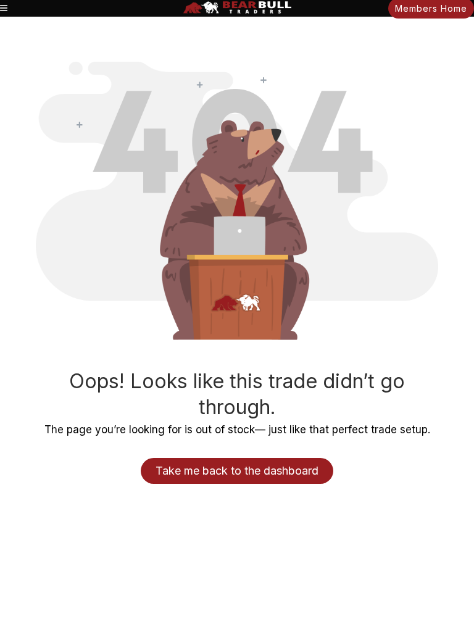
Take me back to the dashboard (237, 470)
